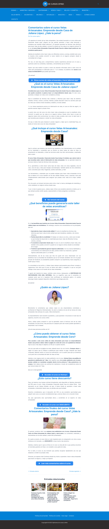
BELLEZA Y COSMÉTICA (71, 10)
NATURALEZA (50, 14)
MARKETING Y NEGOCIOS (27, 10)
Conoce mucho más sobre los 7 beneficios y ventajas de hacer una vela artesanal (38, 496)
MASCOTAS (61, 14)
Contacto (71, 516)
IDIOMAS (13, 10)
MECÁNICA (39, 14)
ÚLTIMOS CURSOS (89, 14)
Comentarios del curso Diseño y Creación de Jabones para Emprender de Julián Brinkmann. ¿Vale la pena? (53, 497)
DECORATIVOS (28, 14)
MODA (70, 14)
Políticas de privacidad (41, 516)
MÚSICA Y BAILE (56, 10)
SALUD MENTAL (15, 14)
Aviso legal (64, 516)
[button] (98, 4)
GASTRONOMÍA (42, 10)
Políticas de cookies (54, 516)
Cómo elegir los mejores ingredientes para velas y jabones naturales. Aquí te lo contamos (71, 496)
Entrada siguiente (75, 471)
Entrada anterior (33, 471)
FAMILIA (78, 14)
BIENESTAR (85, 10)
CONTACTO (14, 19)
